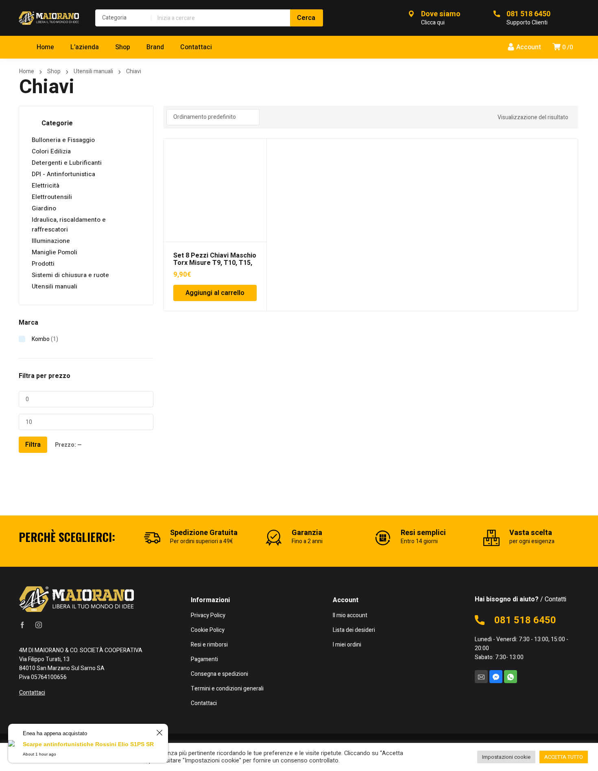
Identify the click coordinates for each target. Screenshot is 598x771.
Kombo (41, 339)
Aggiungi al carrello (215, 293)
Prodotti (43, 263)
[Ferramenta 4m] (49, 18)
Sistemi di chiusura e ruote (70, 275)
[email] (481, 676)
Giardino (44, 208)
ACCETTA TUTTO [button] (563, 757)
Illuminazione (51, 240)
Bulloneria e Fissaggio (63, 139)
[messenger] (495, 676)
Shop (54, 71)
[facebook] (22, 624)
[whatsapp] (510, 676)
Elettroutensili (52, 196)
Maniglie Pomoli (54, 252)
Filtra (33, 445)
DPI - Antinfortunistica (63, 174)
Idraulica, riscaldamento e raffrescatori (69, 224)
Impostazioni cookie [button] (506, 757)
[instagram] (38, 624)
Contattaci (32, 692)
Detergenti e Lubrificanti (67, 162)
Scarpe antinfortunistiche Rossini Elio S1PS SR (88, 744)
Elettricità (45, 185)
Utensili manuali (93, 71)
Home (26, 71)
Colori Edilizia (51, 151)
